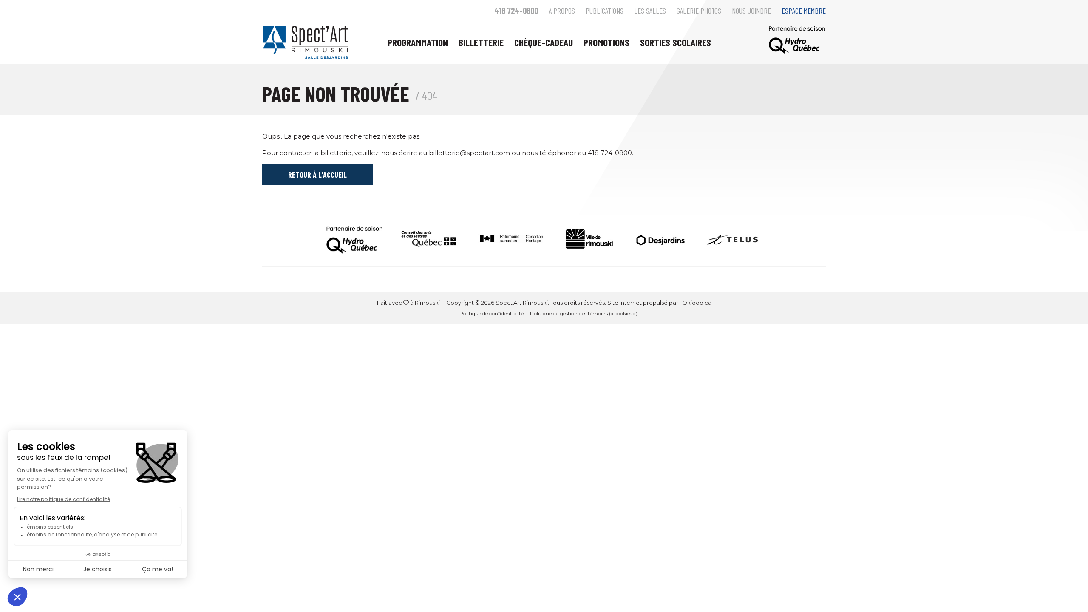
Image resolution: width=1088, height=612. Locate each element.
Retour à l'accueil (317, 174)
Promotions (606, 42)
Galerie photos (699, 10)
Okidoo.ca (696, 302)
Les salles (650, 10)
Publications (604, 10)
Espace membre (804, 10)
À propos (562, 10)
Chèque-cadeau (543, 42)
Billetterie (481, 42)
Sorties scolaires (675, 42)
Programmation (418, 42)
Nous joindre (751, 10)
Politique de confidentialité (491, 313)
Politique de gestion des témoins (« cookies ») (584, 313)
